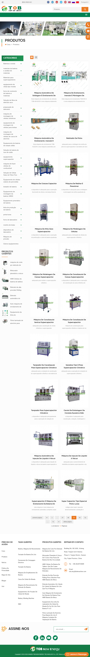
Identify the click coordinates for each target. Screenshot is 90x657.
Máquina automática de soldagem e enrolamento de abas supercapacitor (44, 94)
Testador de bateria (24, 567)
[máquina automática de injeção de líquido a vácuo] (44, 439)
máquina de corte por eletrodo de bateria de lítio (16, 264)
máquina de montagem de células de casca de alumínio (10, 135)
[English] (69, 2)
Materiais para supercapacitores (9, 79)
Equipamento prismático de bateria (11, 202)
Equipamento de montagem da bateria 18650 (9, 194)
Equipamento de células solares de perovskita (11, 181)
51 (85, 517)
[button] (86, 14)
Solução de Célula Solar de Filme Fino (10, 174)
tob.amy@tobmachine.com (77, 570)
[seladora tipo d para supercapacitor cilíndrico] (74, 348)
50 (79, 517)
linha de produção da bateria (9, 209)
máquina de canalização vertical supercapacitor (44, 321)
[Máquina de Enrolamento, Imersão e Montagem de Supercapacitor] (74, 76)
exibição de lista (36, 57)
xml (3, 586)
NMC (19, 604)
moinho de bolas (9, 225)
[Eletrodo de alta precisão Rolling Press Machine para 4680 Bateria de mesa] (5, 288)
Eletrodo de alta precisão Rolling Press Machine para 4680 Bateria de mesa (16, 289)
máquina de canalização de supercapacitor (74, 321)
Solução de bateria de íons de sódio (11, 151)
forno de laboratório (10, 220)
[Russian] (73, 2)
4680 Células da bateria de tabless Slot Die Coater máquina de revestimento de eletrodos (16, 280)
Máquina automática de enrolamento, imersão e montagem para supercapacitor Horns (44, 140)
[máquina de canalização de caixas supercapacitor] (74, 257)
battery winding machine (26, 598)
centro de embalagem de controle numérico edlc (74, 412)
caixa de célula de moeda (26, 579)
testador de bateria (10, 187)
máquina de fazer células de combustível (9, 166)
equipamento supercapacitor (8, 158)
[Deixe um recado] (76, 654)
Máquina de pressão (7, 238)
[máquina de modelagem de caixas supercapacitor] (44, 257)
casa (3, 551)
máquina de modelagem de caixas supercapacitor (44, 276)
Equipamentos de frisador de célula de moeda (27, 593)
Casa (8, 44)
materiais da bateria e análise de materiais (10, 71)
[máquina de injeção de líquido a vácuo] (74, 439)
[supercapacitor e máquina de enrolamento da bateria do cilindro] (44, 484)
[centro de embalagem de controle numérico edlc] (74, 393)
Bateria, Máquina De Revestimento (29, 549)
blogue (4, 580)
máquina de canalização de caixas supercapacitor (74, 276)
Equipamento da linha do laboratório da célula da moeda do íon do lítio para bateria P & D (16, 313)
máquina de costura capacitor (44, 184)
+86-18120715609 (76, 564)
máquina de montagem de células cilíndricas (9, 116)
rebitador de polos (74, 138)
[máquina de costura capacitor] (44, 166)
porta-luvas (7, 214)
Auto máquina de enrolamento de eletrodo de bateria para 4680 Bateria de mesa (16, 305)
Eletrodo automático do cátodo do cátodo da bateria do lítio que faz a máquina (16, 297)
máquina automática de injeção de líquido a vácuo (44, 457)
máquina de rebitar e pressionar (74, 185)
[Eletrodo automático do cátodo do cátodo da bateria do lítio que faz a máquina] (5, 296)
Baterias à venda (9, 63)
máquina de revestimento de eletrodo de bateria (27, 586)
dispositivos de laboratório (8, 231)
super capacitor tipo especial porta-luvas (74, 503)
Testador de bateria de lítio (27, 554)
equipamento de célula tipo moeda (9, 85)
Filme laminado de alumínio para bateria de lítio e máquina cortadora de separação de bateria (16, 322)
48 (68, 517)
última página (68, 522)
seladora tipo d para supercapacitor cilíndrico (74, 366)
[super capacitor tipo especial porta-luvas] (74, 484)
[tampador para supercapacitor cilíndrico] (44, 393)
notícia (4, 562)
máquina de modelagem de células (74, 230)
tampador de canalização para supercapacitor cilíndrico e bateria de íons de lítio (44, 366)
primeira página (37, 517)
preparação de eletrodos (8, 108)
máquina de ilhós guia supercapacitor (44, 230)
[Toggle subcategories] (21, 63)
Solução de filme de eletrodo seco (10, 101)
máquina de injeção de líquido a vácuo (74, 457)
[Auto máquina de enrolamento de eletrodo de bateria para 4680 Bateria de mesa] (5, 304)
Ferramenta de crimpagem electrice (26, 561)
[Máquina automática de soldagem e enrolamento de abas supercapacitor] (44, 76)
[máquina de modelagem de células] (74, 212)
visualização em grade (31, 57)
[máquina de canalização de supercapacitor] (74, 303)
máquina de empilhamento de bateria (27, 574)
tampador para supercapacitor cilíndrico (44, 412)
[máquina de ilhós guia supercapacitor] (44, 212)
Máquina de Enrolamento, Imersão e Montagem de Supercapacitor (74, 94)
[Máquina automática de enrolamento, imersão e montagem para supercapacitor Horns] (44, 121)
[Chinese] (77, 2)
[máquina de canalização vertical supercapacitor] (44, 303)
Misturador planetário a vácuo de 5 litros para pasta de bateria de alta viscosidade (16, 272)
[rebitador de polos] (74, 121)
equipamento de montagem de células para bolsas (10, 125)
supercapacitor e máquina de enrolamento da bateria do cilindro (44, 503)
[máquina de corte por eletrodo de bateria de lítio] (5, 263)
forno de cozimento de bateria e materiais (10, 93)
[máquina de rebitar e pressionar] (74, 166)
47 (62, 517)
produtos (4, 557)
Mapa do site (6, 575)
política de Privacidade (5, 569)
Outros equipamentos (10, 244)
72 (53, 522)
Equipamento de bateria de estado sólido (11, 144)
